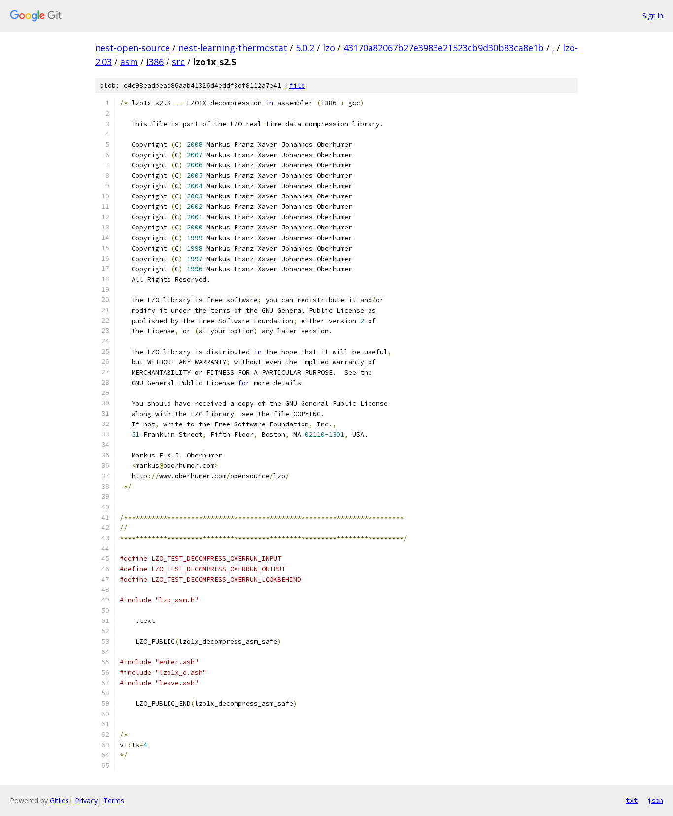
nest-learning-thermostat (232, 48)
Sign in (652, 15)
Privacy (86, 800)
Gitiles (59, 800)
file (297, 85)
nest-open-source (132, 48)
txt (632, 800)
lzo (329, 48)
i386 (155, 61)
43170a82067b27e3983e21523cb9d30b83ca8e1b (443, 48)
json (655, 800)
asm (129, 61)
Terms (113, 800)
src (178, 61)
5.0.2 (305, 48)
